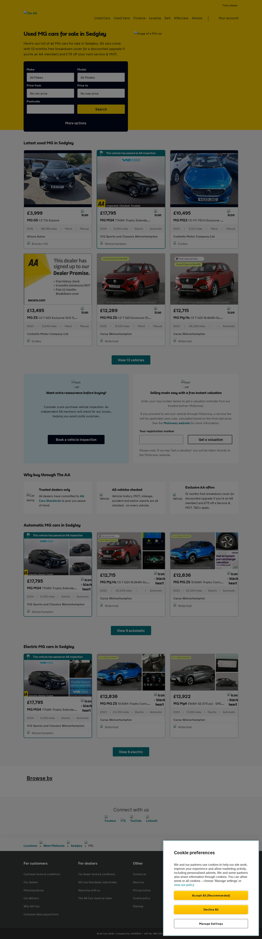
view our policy (184, 885)
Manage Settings (211, 923)
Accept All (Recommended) (211, 895)
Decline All (211, 909)
